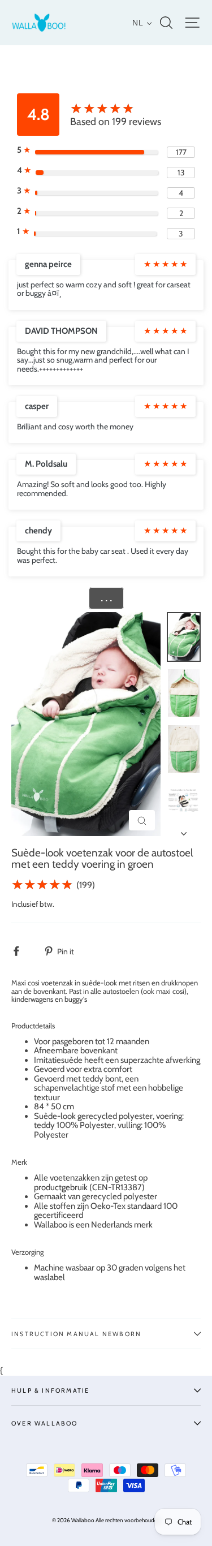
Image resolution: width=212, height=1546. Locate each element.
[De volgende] (184, 830)
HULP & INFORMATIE (50, 1390)
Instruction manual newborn (76, 1334)
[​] (22, 951)
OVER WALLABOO (44, 1423)
